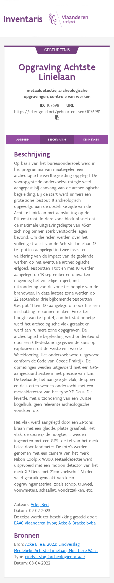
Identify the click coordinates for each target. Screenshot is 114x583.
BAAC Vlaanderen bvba (35, 523)
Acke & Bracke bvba (77, 523)
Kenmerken (91, 139)
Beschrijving (57, 139)
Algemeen (23, 139)
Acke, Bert (40, 504)
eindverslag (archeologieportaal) (55, 556)
